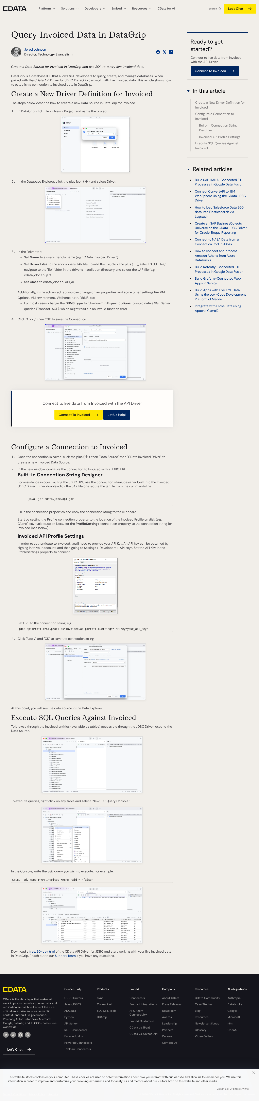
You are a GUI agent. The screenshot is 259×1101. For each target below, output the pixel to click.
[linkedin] (6, 1035)
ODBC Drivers (73, 998)
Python (69, 1017)
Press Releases (172, 1004)
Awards (167, 1017)
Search (213, 8)
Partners (167, 1030)
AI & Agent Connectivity (138, 1013)
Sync (100, 998)
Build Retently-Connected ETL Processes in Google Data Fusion (219, 269)
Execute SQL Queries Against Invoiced (216, 145)
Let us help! (117, 415)
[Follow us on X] (164, 52)
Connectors (137, 998)
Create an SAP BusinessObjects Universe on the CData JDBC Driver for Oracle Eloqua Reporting (221, 228)
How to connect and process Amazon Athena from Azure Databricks (216, 255)
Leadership (169, 1023)
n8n (229, 1023)
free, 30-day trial (42, 951)
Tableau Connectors (77, 1049)
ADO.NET (70, 1011)
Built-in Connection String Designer (218, 127)
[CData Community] (28, 1035)
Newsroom (169, 1011)
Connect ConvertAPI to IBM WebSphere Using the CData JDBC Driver (220, 196)
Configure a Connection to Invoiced (214, 116)
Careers (167, 1036)
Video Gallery (204, 1036)
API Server (71, 1023)
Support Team (65, 956)
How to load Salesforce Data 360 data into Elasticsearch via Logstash (219, 212)
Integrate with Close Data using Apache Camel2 (218, 308)
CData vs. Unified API (143, 1034)
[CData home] (18, 8)
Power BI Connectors (78, 1043)
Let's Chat (235, 8)
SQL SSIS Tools (106, 1011)
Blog (198, 1011)
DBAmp (102, 1017)
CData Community (207, 998)
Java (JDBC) (72, 1004)
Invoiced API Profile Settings (219, 137)
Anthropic (234, 998)
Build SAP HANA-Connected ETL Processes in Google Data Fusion (219, 182)
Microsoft (233, 1017)
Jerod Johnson (35, 49)
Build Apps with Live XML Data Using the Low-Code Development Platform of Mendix (220, 294)
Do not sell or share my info (233, 1088)
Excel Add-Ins (73, 1036)
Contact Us (169, 1043)
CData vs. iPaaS (140, 1027)
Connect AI (104, 1004)
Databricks (234, 1004)
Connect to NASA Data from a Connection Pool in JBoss (217, 241)
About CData (170, 998)
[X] (13, 1035)
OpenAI (232, 1030)
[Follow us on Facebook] (158, 52)
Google (232, 1011)
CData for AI (166, 8)
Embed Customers (142, 1021)
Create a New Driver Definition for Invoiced (220, 105)
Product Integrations (143, 1004)
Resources (201, 1017)
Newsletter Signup (207, 1023)
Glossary (200, 1030)
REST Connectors (75, 1030)
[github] (20, 1035)
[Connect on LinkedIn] (171, 52)
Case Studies (203, 1004)
